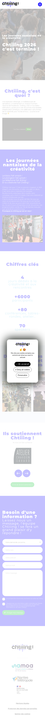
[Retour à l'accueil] (10, 4)
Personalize (22, 375)
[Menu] (40, 4)
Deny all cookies (23, 370)
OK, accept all (23, 364)
